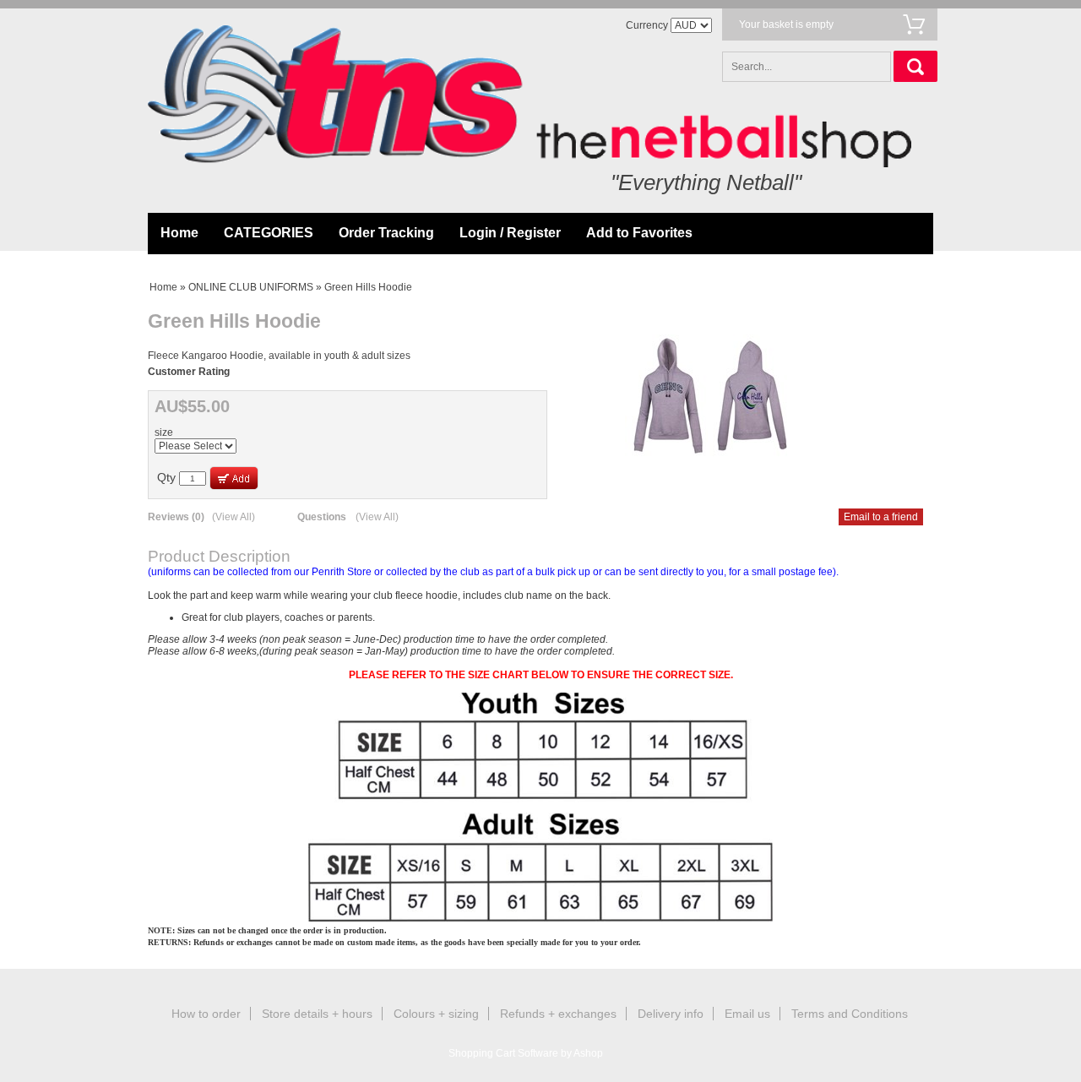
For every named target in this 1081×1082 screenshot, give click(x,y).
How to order (206, 1013)
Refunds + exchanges (558, 1013)
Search (915, 66)
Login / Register (510, 233)
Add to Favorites (639, 233)
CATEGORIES (268, 233)
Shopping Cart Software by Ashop (525, 1053)
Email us (747, 1013)
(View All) (233, 517)
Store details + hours (317, 1013)
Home (179, 233)
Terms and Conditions (849, 1013)
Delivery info (670, 1013)
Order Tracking (386, 233)
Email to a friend (881, 517)
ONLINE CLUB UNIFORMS (250, 287)
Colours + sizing (436, 1013)
